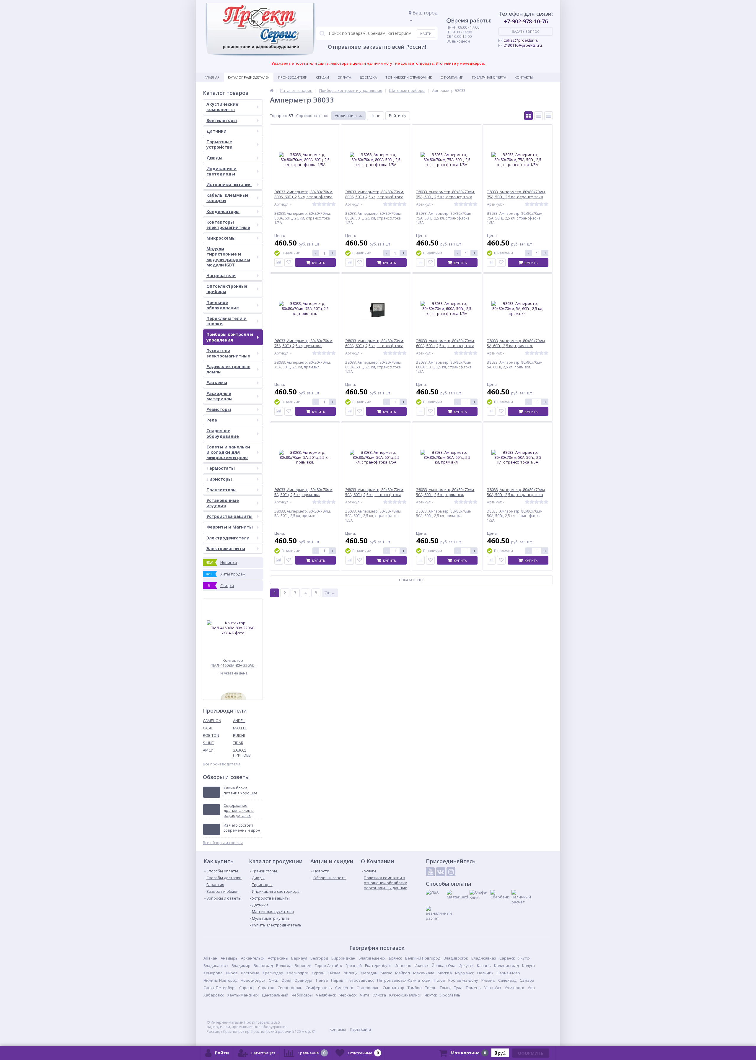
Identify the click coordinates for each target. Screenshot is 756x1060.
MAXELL (240, 728)
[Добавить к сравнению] (278, 262)
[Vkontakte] (440, 871)
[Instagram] (451, 871)
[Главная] (271, 90)
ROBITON (211, 735)
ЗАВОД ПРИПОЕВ (242, 752)
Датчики (216, 131)
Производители (292, 77)
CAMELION (212, 720)
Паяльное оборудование (222, 305)
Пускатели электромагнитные (228, 353)
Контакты (524, 77)
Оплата (344, 77)
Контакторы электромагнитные (228, 224)
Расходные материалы (219, 396)
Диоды (214, 157)
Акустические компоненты (222, 106)
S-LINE (208, 742)
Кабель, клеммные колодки (227, 197)
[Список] (538, 115)
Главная (212, 77)
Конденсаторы (222, 211)
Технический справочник (408, 77)
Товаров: (278, 115)
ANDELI (239, 720)
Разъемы (216, 382)
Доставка (368, 77)
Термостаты (220, 468)
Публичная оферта (489, 77)
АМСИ (208, 750)
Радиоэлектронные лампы (228, 369)
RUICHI (239, 735)
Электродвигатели (228, 538)
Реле (211, 420)
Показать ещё (411, 580)
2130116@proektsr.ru (523, 45)
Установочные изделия (222, 503)
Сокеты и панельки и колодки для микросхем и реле (228, 452)
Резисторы (218, 409)
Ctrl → (330, 592)
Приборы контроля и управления (229, 336)
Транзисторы (221, 489)
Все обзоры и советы (223, 842)
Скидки (322, 77)
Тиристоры (219, 479)
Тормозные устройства (219, 144)
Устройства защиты (229, 516)
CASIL (208, 728)
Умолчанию (346, 115)
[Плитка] (528, 115)
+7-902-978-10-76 (526, 21)
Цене (375, 115)
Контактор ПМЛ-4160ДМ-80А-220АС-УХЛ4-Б (233, 663)
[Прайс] (548, 115)
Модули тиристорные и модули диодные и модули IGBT (228, 257)
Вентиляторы (221, 120)
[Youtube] (430, 871)
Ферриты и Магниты (229, 527)
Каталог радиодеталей (249, 77)
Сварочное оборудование (222, 433)
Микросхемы (221, 238)
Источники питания (229, 184)
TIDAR (238, 742)
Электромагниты (225, 548)
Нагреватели (221, 275)
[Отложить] (288, 262)
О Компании (452, 77)
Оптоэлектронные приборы (226, 288)
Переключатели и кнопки (226, 321)
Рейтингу (397, 115)
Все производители (221, 764)
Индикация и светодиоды (221, 171)
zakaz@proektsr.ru (521, 40)
